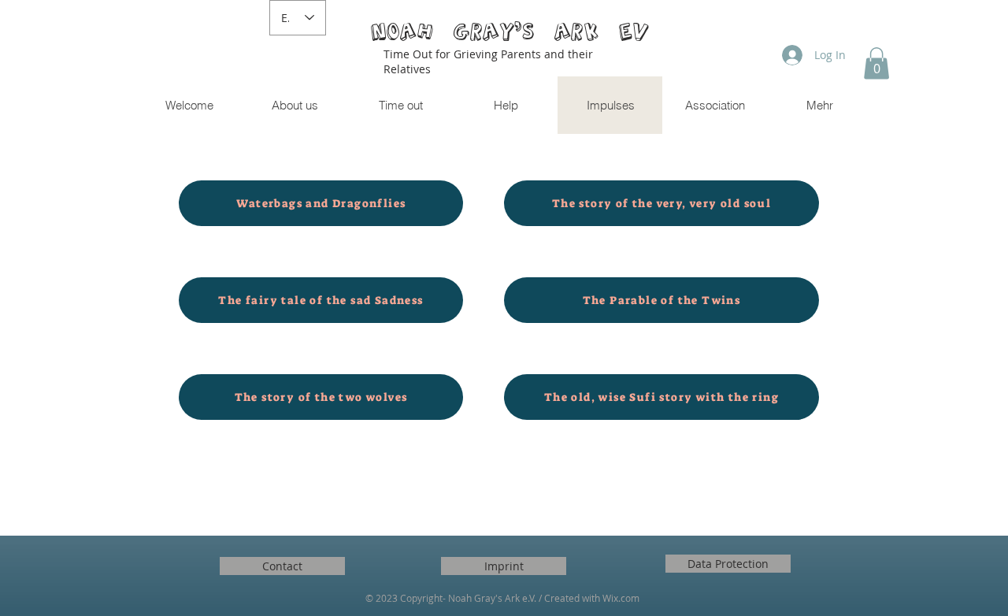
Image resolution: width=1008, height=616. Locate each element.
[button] (876, 63)
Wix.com (620, 598)
